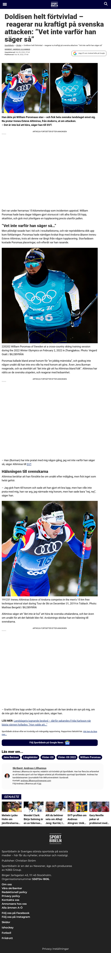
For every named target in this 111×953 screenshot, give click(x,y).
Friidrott (7, 938)
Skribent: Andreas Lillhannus (17, 49)
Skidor (18, 45)
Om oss (7, 884)
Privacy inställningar (55, 948)
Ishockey (7, 927)
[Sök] (106, 4)
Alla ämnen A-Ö (12, 907)
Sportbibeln (9, 45)
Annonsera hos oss (14, 903)
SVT (29, 464)
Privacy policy (11, 896)
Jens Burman (11, 757)
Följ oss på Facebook (15, 913)
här (39, 783)
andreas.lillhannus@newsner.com (36, 780)
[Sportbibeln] (54, 4)
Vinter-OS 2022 (67, 757)
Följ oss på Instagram (16, 916)
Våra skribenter (12, 888)
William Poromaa (90, 757)
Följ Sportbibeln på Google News (46, 742)
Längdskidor (30, 757)
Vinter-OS (48, 757)
